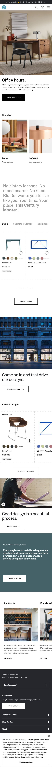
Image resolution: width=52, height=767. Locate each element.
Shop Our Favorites (26, 471)
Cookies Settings (26, 762)
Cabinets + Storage (22, 224)
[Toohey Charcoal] (16, 446)
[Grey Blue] (38, 258)
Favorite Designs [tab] (10, 405)
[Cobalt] (30, 258)
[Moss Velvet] (8, 446)
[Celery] (34, 258)
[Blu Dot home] (4, 7)
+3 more (46, 258)
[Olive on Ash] (16, 258)
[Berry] (42, 258)
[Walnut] (8, 258)
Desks (5, 224)
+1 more (20, 258)
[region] (26, 750)
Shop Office (12, 97)
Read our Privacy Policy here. (32, 757)
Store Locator (13, 706)
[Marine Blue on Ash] (4, 258)
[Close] (49, 736)
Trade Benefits (14, 578)
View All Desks (26, 301)
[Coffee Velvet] (4, 446)
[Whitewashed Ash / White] (12, 258)
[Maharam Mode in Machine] (12, 446)
